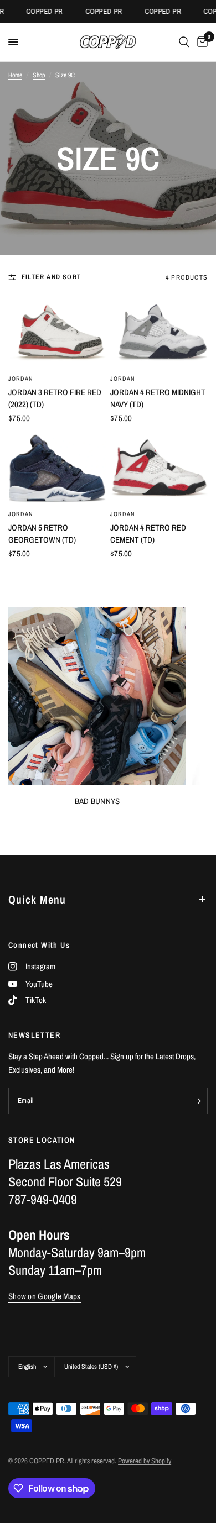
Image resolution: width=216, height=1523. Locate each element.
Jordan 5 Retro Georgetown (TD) (42, 534)
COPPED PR (37, 11)
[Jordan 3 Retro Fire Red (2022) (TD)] (57, 332)
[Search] (184, 42)
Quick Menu (37, 899)
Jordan (21, 378)
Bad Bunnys (97, 801)
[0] (200, 42)
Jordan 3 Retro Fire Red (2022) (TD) (54, 398)
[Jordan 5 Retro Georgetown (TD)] (57, 468)
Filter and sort (51, 276)
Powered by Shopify (144, 1461)
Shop (39, 75)
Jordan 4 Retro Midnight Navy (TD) (157, 398)
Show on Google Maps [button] (44, 1296)
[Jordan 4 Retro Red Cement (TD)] (159, 468)
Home (15, 75)
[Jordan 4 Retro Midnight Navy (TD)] (159, 332)
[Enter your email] (197, 1101)
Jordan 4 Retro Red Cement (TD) (148, 534)
